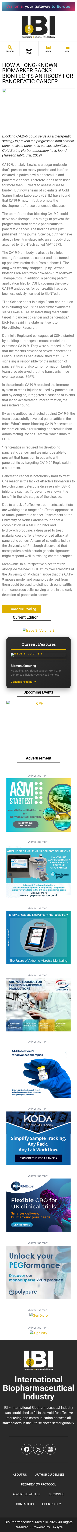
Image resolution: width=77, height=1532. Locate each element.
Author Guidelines (49, 1474)
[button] (21, 609)
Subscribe (56, 1494)
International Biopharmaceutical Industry (38, 1388)
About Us (20, 1474)
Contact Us (25, 1504)
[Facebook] (26, 1449)
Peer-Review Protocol (38, 1484)
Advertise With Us (26, 1494)
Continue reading (21, 681)
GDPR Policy (51, 1504)
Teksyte (56, 1527)
